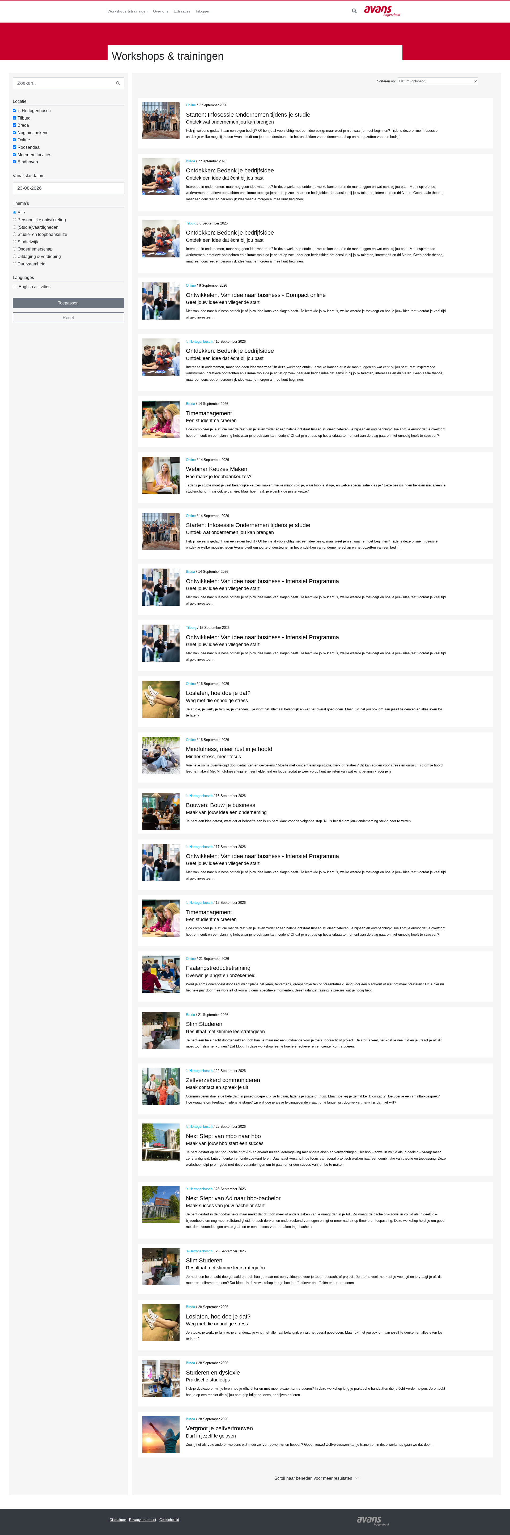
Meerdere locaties (34, 154)
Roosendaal (29, 147)
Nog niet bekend (33, 132)
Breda (23, 125)
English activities (34, 287)
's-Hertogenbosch (34, 110)
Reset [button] (68, 317)
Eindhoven (28, 162)
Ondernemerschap (35, 249)
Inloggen (203, 11)
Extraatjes (182, 11)
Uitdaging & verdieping (39, 256)
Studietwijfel (29, 242)
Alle (21, 212)
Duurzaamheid (31, 264)
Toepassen (68, 303)
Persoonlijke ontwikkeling (42, 220)
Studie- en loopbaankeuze (42, 234)
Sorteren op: (386, 81)
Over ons (160, 11)
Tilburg (24, 118)
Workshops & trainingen (128, 11)
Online (24, 140)
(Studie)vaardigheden (38, 227)
